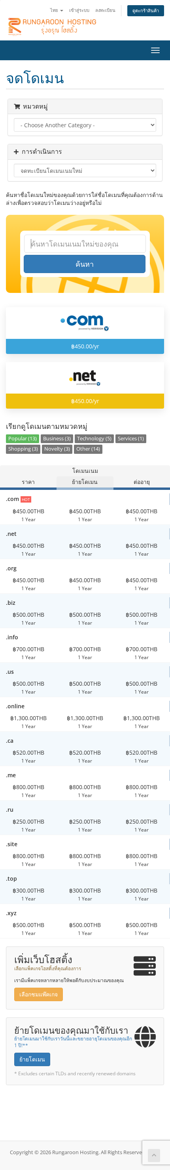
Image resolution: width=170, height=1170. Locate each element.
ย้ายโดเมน (32, 1059)
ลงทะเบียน (105, 10)
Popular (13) (22, 438)
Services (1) (131, 438)
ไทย (54, 10)
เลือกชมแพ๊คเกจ (38, 994)
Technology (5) (94, 438)
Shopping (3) (23, 448)
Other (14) (88, 448)
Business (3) (57, 438)
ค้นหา (85, 264)
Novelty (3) (57, 448)
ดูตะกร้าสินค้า (145, 10)
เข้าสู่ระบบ (79, 10)
